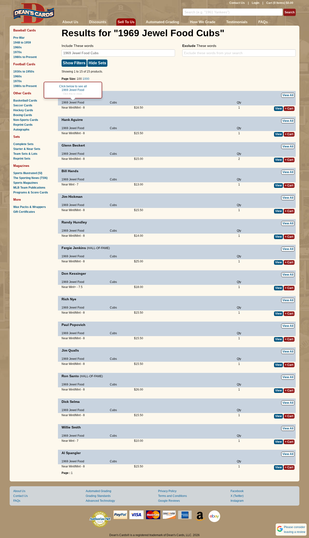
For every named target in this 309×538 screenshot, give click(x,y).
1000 (86, 79)
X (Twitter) (237, 496)
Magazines (21, 166)
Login (255, 3)
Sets (16, 137)
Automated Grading (162, 22)
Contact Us (237, 3)
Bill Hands (70, 171)
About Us (70, 22)
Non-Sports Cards (25, 120)
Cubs (113, 102)
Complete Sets (23, 144)
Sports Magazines (25, 182)
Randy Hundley (74, 222)
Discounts (97, 22)
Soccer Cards (22, 105)
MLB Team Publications (29, 187)
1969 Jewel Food (73, 102)
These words (199, 46)
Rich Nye (69, 299)
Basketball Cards (25, 100)
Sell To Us (126, 22)
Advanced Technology (100, 500)
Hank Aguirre (72, 120)
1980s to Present (25, 57)
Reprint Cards (23, 124)
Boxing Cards (22, 115)
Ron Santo (70, 376)
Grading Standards (98, 496)
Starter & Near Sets (26, 149)
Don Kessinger (74, 273)
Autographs (21, 129)
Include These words (77, 46)
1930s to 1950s (23, 71)
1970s (17, 52)
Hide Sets (97, 63)
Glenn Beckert (73, 145)
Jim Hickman (72, 197)
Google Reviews (169, 500)
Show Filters (74, 63)
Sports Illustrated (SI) (27, 173)
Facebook (237, 491)
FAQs (263, 22)
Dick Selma (71, 402)
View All (287, 95)
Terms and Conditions (172, 496)
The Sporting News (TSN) (30, 178)
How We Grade (202, 22)
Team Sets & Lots (25, 153)
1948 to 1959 (22, 42)
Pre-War (19, 37)
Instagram (237, 500)
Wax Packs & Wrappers (29, 207)
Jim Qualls (70, 350)
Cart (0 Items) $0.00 (279, 3)
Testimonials (236, 22)
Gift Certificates (24, 212)
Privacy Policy (167, 491)
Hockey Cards (23, 110)
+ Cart (289, 108)
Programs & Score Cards (30, 192)
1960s (17, 47)
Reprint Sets (21, 158)
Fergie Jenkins (74, 248)
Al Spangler (71, 453)
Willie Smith (71, 427)
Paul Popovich (73, 325)
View (278, 108)
